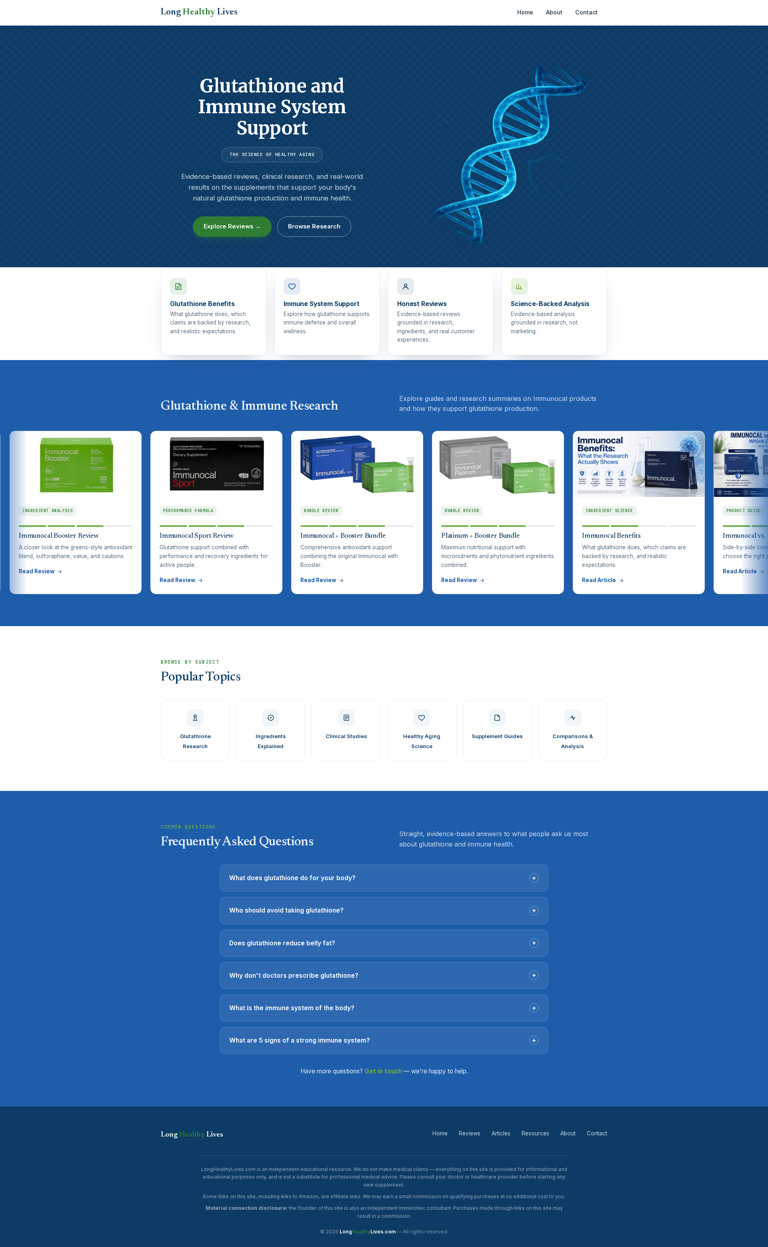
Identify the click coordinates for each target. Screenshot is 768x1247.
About (554, 12)
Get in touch (383, 1071)
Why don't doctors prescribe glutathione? (382, 975)
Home (525, 12)
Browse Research (314, 226)
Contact (586, 12)
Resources (535, 1133)
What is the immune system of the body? (382, 1008)
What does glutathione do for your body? (382, 878)
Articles (501, 1133)
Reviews (469, 1133)
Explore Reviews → (232, 226)
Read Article (554, 580)
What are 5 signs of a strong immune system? (382, 1040)
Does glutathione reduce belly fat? (382, 943)
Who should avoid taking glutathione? (382, 910)
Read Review (132, 580)
